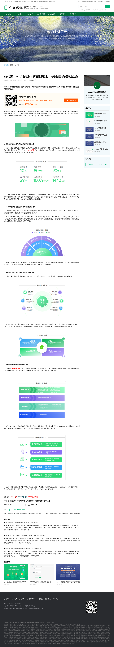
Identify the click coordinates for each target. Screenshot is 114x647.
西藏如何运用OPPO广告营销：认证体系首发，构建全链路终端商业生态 (80, 642)
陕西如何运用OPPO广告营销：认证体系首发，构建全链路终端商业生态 (28, 640)
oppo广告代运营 (40, 624)
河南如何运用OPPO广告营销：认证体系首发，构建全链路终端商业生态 (42, 632)
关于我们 (62, 14)
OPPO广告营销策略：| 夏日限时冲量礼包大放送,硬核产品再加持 (22, 513)
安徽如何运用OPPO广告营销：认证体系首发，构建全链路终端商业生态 (30, 626)
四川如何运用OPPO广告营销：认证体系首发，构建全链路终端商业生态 (68, 640)
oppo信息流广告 (13, 624)
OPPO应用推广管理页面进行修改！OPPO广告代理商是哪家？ (25, 535)
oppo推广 (9, 14)
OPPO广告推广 (21, 509)
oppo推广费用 (41, 14)
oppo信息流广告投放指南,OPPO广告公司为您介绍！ (22, 522)
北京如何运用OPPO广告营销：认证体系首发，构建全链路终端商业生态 (69, 626)
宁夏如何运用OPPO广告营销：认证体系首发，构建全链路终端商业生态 (42, 637)
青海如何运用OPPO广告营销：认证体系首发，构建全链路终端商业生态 (82, 637)
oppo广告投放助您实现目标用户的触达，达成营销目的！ (24, 548)
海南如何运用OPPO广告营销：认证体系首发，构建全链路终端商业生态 (28, 630)
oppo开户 (19, 14)
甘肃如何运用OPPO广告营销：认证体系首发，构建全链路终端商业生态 (82, 627)
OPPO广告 (13, 509)
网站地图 (107, 1)
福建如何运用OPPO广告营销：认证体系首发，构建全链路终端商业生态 (42, 627)
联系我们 (73, 14)
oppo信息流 (51, 14)
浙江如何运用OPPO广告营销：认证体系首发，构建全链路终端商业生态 (55, 643)
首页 (11, 65)
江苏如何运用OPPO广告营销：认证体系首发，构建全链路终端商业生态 (55, 634)
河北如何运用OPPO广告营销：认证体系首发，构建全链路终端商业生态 (68, 630)
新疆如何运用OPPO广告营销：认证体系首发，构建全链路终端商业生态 (41, 642)
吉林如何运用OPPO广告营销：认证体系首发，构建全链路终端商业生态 (28, 635)
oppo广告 (30, 14)
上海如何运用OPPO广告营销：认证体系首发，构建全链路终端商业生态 (55, 638)
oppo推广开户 (22, 624)
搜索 (107, 6)
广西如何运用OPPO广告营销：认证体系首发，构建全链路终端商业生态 (55, 629)
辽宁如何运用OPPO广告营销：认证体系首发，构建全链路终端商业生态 (68, 635)
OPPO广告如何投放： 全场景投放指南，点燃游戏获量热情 (63, 513)
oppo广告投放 (31, 624)
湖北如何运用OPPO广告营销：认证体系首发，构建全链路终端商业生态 (82, 632)
